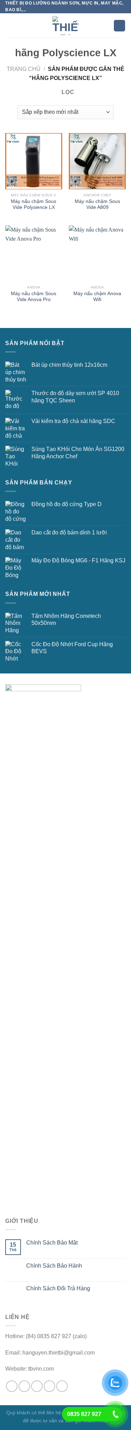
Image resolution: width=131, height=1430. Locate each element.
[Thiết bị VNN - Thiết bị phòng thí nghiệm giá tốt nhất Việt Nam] (66, 25)
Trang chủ (24, 69)
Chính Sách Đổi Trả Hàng (58, 1288)
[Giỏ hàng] (119, 25)
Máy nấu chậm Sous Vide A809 (97, 204)
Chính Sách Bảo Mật (52, 1243)
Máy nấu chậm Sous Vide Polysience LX (33, 204)
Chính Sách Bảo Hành (54, 1266)
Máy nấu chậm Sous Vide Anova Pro (33, 296)
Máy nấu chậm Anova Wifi (97, 296)
